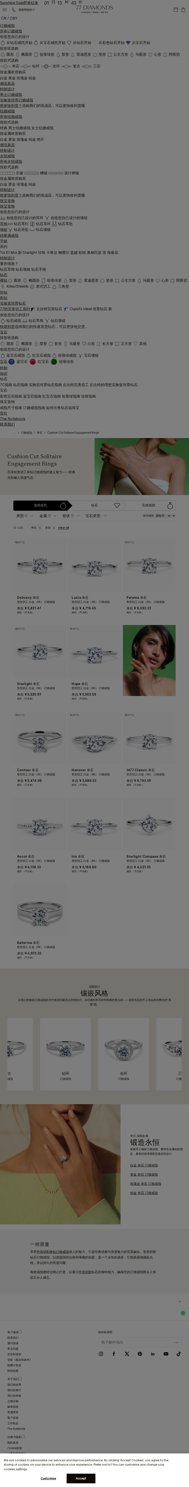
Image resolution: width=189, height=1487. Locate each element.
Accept (81, 1478)
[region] (94, 1470)
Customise (48, 1478)
